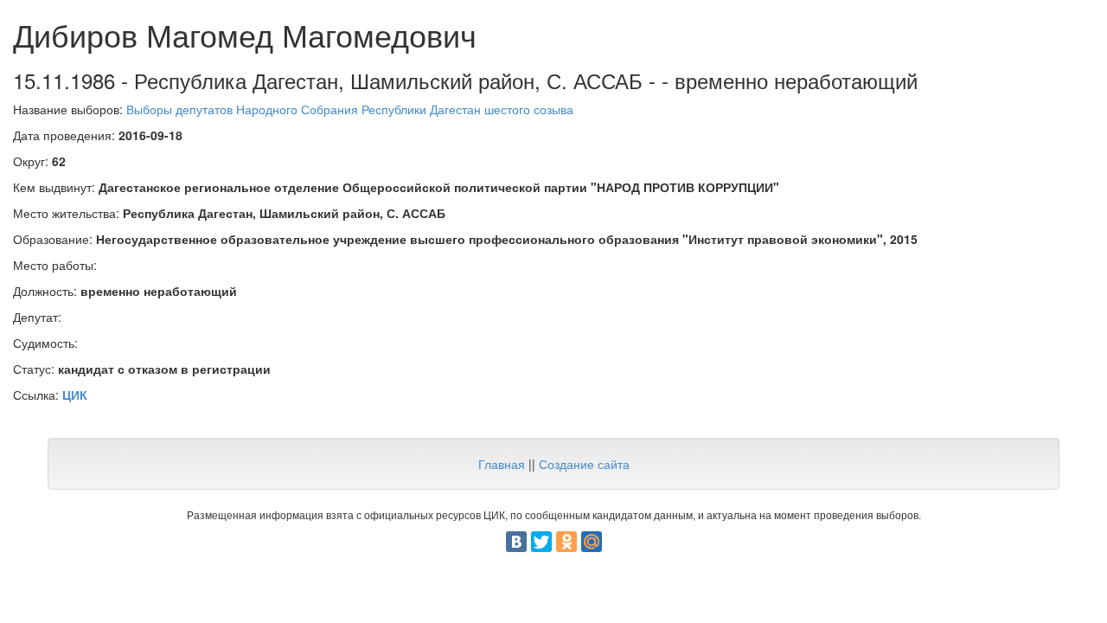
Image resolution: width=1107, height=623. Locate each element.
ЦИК (74, 394)
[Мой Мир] (591, 541)
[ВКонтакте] (516, 541)
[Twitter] (541, 541)
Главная (501, 463)
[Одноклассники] (566, 541)
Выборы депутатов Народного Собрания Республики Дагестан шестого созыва (349, 109)
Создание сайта (584, 463)
